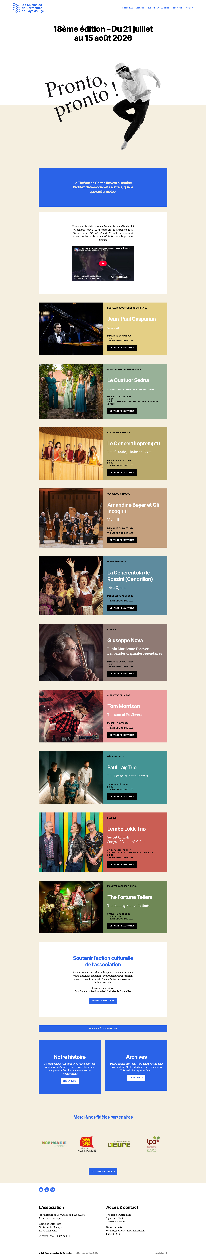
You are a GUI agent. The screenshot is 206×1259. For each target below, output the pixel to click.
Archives (165, 8)
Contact (189, 8)
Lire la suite (69, 1081)
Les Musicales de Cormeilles (59, 1253)
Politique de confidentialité (86, 1253)
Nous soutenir (153, 8)
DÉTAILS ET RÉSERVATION (122, 348)
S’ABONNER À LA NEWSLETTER (103, 1028)
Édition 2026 (127, 8)
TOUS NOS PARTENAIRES (103, 1171)
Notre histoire (177, 8)
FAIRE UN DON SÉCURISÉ (103, 1001)
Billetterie (140, 8)
